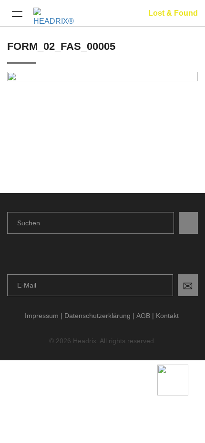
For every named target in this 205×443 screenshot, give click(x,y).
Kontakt (167, 315)
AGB (143, 315)
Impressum (42, 315)
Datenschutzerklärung (97, 315)
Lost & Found (173, 13)
